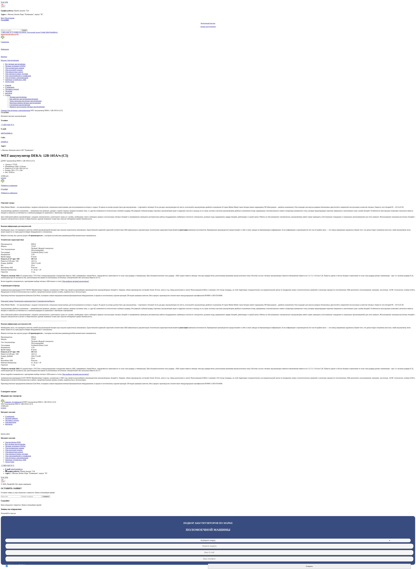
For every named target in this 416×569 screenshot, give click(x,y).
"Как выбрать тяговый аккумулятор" (75, 281)
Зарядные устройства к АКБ (15, 80)
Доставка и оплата (12, 89)
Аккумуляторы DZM (13, 442)
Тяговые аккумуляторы (18, 97)
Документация (10, 422)
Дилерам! (8, 91)
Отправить (309, 566)
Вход (3, 18)
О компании (9, 87)
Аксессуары (9, 82)
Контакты (8, 424)
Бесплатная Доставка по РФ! (10, 34)
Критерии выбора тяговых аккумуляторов (25, 103)
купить (3, 178)
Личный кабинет (11, 418)
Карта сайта (5, 434)
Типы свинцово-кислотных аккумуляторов (25, 101)
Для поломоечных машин (14, 68)
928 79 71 (7, 32)
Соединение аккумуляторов (20, 105)
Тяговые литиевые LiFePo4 (15, 66)
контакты (8, 93)
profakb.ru (4, 142)
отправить (46, 496)
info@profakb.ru (6, 133)
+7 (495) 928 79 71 (7, 125)
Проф (108, 23)
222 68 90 (27, 32)
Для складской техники (14, 70)
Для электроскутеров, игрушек (16, 74)
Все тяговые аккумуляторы (15, 64)
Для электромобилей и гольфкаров (18, 76)
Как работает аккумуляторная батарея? (24, 99)
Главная (8, 85)
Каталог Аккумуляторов (10, 60)
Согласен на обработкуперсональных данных (16, 566)
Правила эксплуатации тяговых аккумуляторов (27, 107)
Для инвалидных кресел (14, 72)
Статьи (7, 95)
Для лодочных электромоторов (16, 78)
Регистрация (9, 18)
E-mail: (49, 32)
